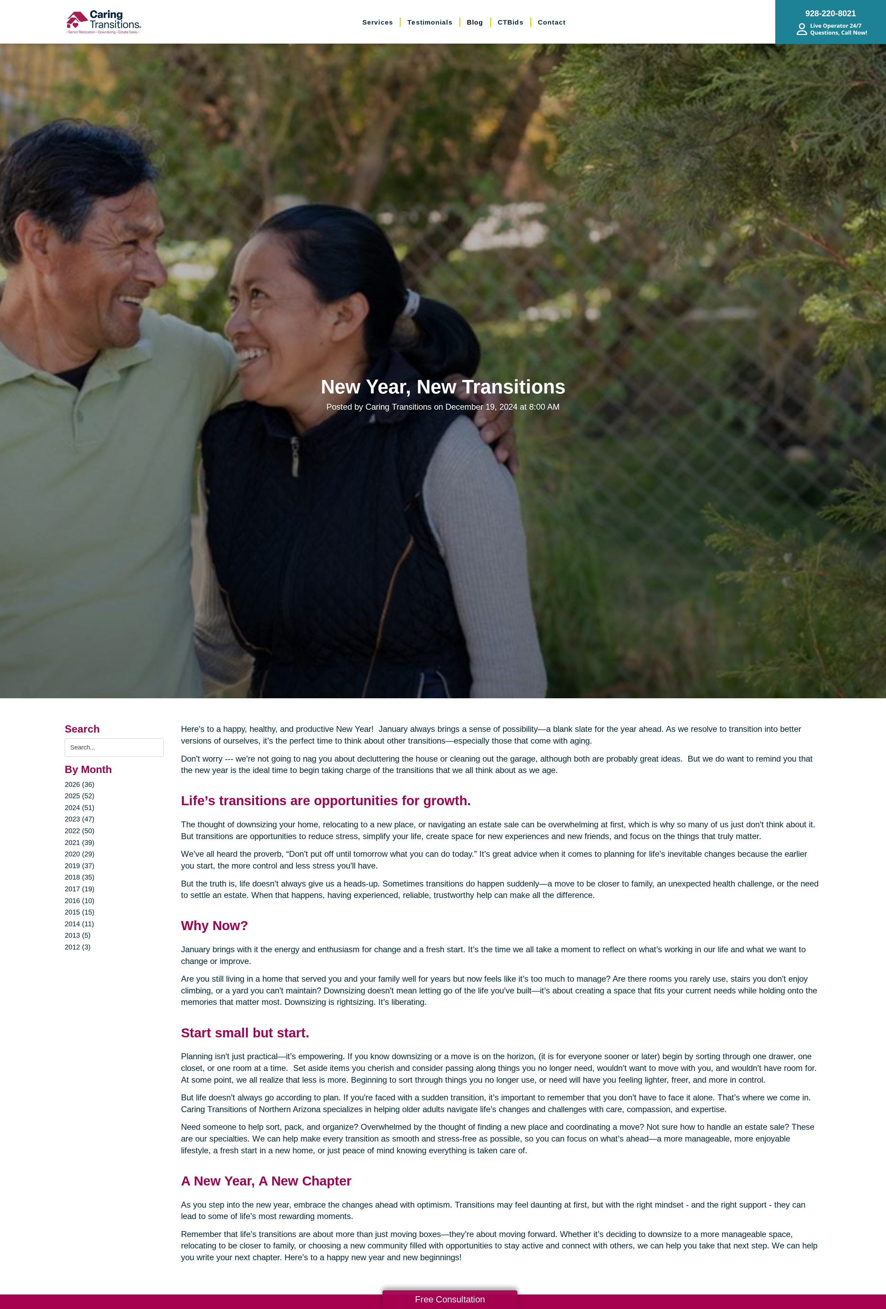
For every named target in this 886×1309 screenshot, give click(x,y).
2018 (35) (79, 877)
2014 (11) (79, 924)
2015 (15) (79, 912)
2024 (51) (79, 807)
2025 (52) (79, 796)
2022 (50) (79, 831)
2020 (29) (79, 854)
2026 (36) (79, 784)
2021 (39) (79, 842)
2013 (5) (78, 935)
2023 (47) (79, 819)
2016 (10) (79, 901)
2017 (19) (79, 889)
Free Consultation (450, 1299)
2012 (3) (78, 947)
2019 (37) (79, 866)
